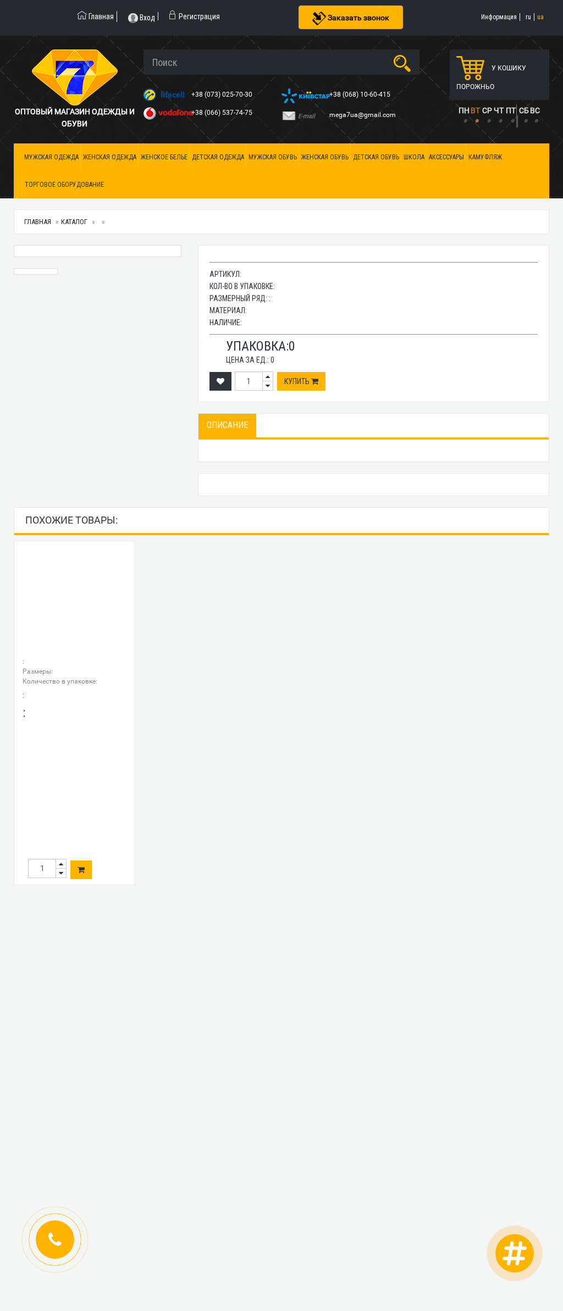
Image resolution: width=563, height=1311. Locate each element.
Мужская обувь (273, 157)
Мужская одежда (51, 157)
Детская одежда (218, 157)
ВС (535, 110)
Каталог (74, 222)
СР (487, 110)
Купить (297, 381)
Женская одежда (109, 157)
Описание (227, 425)
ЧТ (499, 110)
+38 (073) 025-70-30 (222, 94)
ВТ (475, 110)
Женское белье (164, 157)
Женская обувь (325, 157)
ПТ (511, 110)
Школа (414, 157)
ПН (464, 110)
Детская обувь (376, 157)
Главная (37, 222)
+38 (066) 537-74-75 (222, 112)
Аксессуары (446, 157)
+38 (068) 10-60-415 (360, 94)
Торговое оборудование (64, 184)
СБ (524, 110)
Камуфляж (485, 157)
